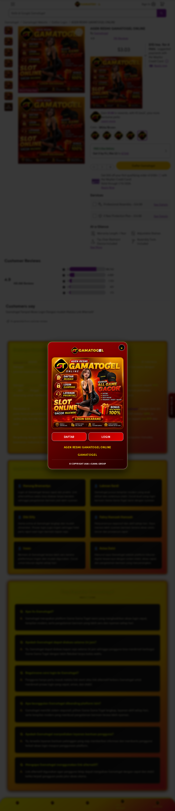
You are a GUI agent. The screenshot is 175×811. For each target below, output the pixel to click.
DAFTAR (69, 437)
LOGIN (106, 437)
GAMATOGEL (87, 455)
